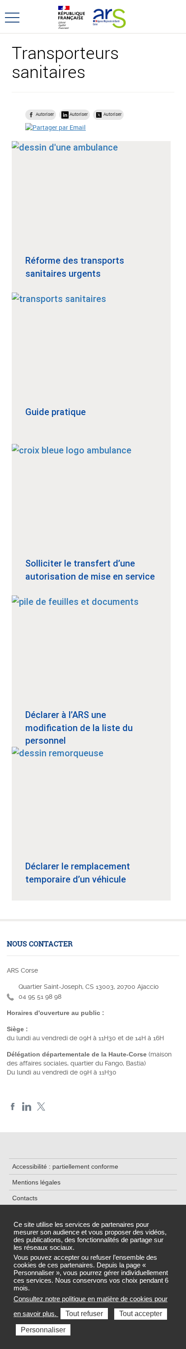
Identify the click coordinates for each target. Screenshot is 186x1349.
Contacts (24, 1198)
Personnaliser (43, 1330)
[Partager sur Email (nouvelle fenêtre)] (55, 127)
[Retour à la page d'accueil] (108, 16)
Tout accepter (140, 1313)
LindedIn (27, 1106)
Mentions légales (36, 1182)
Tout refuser (84, 1313)
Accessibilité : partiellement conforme (65, 1166)
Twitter (41, 1106)
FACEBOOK (13, 1106)
